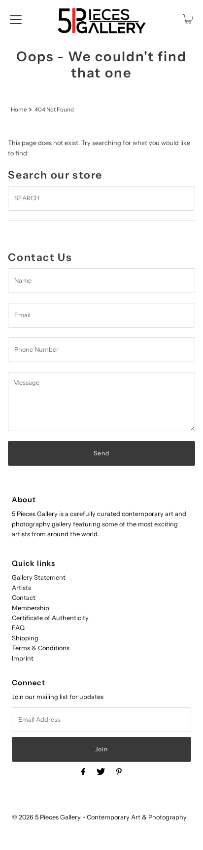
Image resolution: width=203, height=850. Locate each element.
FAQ (18, 627)
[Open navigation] (15, 19)
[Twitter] (101, 771)
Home (19, 109)
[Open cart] (188, 19)
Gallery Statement (39, 577)
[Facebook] (83, 771)
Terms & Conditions (40, 648)
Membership (30, 608)
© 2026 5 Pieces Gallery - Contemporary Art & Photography (99, 817)
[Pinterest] (119, 771)
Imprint (23, 658)
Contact (23, 597)
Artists (21, 587)
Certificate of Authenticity (50, 618)
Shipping (25, 638)
